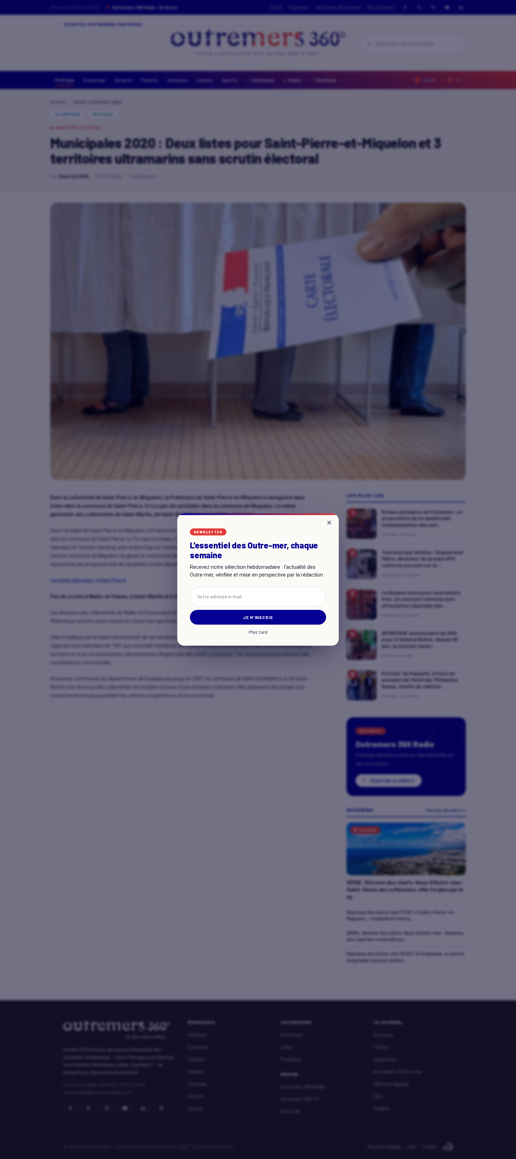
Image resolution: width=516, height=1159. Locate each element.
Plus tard (258, 632)
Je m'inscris (258, 617)
